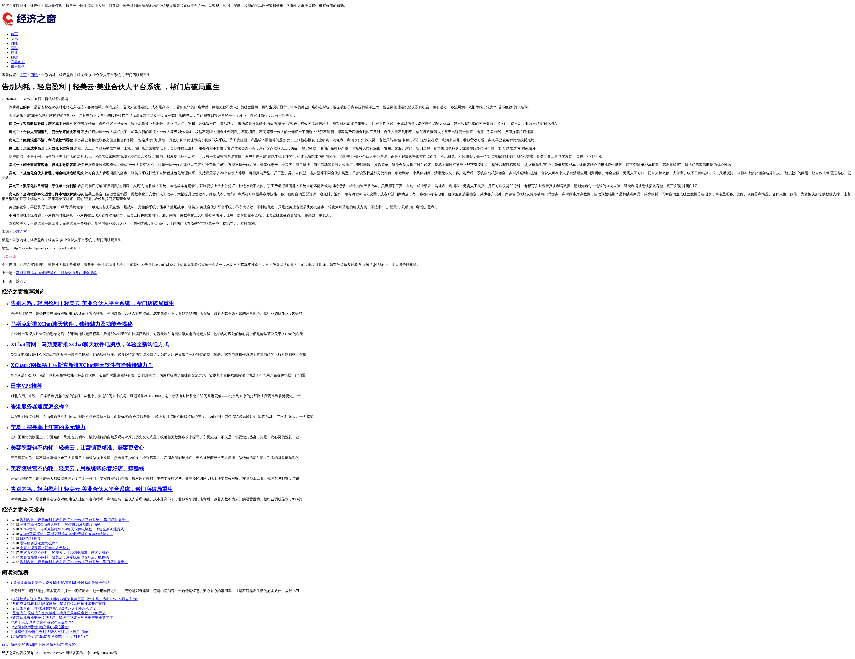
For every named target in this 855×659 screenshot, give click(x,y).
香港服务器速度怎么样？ (40, 406)
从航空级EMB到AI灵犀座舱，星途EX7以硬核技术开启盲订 (59, 604)
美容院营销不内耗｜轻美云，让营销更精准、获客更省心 (77, 448)
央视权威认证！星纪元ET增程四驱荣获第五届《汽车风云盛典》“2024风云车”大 (75, 599)
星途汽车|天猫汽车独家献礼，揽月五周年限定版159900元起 (59, 613)
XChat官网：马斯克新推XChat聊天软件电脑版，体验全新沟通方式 (90, 344)
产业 (14, 53)
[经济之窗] (35, 26)
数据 (14, 57)
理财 (14, 48)
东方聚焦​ (18, 67)
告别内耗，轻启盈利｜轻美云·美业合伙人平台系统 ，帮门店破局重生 (92, 303)
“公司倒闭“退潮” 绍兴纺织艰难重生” (40, 627)
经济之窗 (19, 232)
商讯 (14, 38)
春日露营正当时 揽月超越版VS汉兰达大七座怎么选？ (54, 608)
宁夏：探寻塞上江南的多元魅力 (48, 427)
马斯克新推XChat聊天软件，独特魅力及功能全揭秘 (56, 273)
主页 (23, 75)
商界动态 (18, 62)
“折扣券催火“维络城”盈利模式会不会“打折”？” (51, 636)
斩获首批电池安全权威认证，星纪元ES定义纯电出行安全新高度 (62, 618)
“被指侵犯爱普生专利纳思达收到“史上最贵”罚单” (51, 632)
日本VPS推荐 (26, 386)
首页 (14, 34)
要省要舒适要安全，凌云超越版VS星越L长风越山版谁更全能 (61, 582)
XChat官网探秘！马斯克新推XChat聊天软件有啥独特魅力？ (82, 365)
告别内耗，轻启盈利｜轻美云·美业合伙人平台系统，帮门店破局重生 (92, 489)
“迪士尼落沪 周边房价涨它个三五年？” (42, 622)
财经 (14, 43)
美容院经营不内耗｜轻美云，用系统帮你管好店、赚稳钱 (77, 468)
